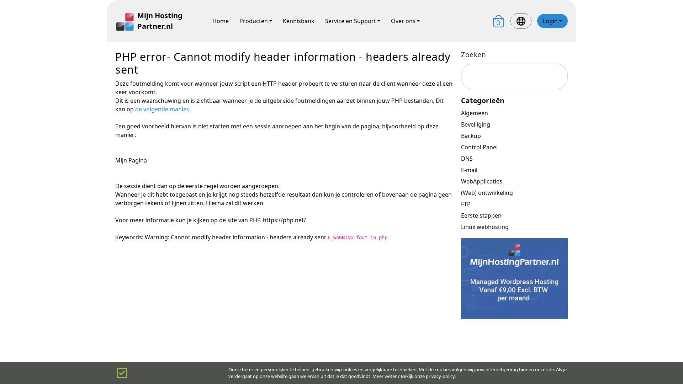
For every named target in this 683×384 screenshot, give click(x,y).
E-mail (469, 170)
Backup (471, 136)
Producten (253, 21)
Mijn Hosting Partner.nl (159, 21)
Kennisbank (298, 21)
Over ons (403, 21)
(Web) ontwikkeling (487, 193)
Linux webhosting (485, 227)
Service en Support (350, 21)
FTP (466, 204)
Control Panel (479, 147)
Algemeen (474, 113)
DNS (467, 158)
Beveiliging (475, 124)
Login (550, 21)
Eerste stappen (481, 215)
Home (220, 21)
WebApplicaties (481, 181)
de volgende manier (161, 109)
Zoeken (473, 54)
